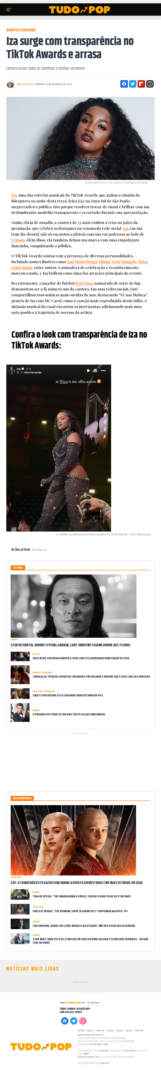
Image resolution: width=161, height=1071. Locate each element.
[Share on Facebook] (124, 84)
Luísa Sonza (21, 267)
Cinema (110, 1031)
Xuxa (142, 261)
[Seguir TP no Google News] (80, 1005)
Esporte (100, 1031)
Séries (128, 1031)
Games (90, 1031)
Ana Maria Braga (82, 261)
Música (119, 1031)
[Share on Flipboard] (141, 84)
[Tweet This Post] (132, 84)
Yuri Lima (84, 283)
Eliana (104, 261)
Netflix (81, 1031)
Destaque (37, 550)
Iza (14, 195)
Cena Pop (138, 1031)
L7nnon (18, 239)
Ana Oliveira (27, 84)
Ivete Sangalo (124, 261)
